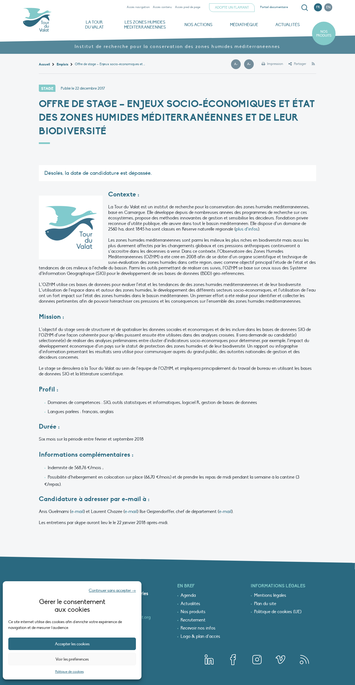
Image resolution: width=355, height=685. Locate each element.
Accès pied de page (187, 7)
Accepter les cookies (72, 643)
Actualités (287, 24)
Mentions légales (270, 595)
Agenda (188, 595)
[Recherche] (304, 7)
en (328, 7)
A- (237, 64)
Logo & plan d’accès (200, 636)
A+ (250, 64)
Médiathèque (244, 24)
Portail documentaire (274, 7)
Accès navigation (138, 7)
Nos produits (323, 33)
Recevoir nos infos (198, 628)
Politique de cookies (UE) (277, 612)
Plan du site (265, 603)
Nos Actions (198, 24)
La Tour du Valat (94, 25)
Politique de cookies (69, 672)
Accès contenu (162, 7)
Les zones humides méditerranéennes (145, 25)
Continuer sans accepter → (112, 590)
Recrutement (193, 620)
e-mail (77, 511)
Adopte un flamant (232, 7)
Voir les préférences (72, 659)
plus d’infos (247, 229)
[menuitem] (303, 7)
